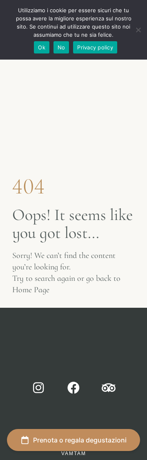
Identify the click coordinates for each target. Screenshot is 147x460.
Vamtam (73, 453)
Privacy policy (95, 47)
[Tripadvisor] (108, 387)
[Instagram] (38, 387)
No (61, 47)
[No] (138, 34)
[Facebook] (73, 387)
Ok (41, 47)
